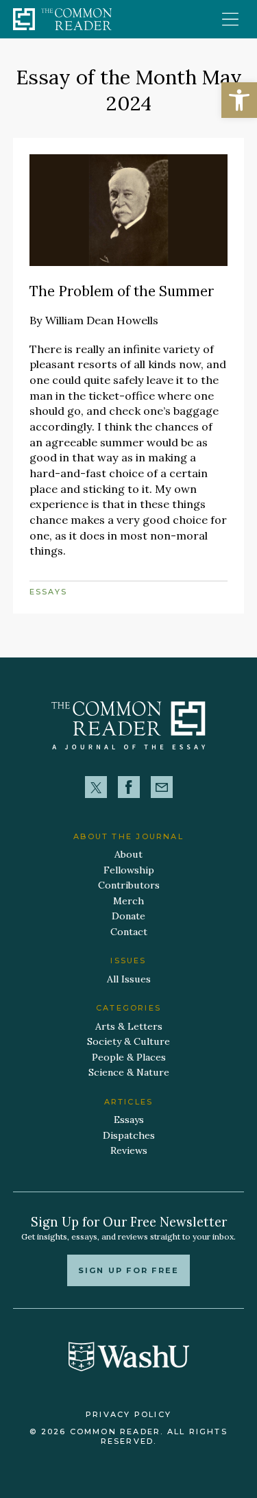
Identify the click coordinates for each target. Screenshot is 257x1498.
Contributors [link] (129, 885)
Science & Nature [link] (128, 1072)
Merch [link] (128, 901)
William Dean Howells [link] (101, 320)
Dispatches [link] (129, 1135)
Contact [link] (128, 932)
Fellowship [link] (128, 870)
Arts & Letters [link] (128, 1026)
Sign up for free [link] (128, 1270)
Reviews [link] (128, 1150)
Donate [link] (128, 916)
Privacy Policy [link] (128, 1414)
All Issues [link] (129, 979)
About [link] (128, 854)
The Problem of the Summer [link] (121, 291)
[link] (239, 100)
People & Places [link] (129, 1057)
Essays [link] (48, 591)
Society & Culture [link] (128, 1041)
